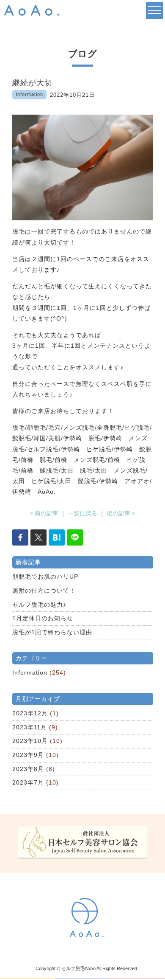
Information (29, 672)
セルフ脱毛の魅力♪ (39, 604)
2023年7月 (28, 782)
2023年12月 (30, 713)
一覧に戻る (82, 513)
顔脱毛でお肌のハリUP (45, 576)
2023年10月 (30, 740)
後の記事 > (121, 513)
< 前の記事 (44, 513)
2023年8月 (28, 768)
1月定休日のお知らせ (42, 618)
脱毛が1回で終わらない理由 (52, 632)
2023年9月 (28, 754)
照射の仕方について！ (44, 590)
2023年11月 (29, 727)
